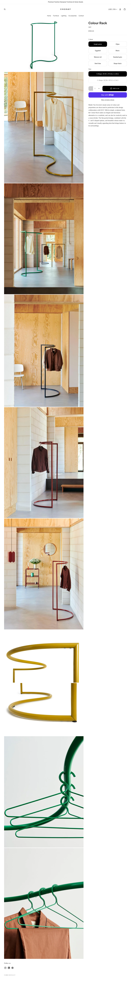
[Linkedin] (9, 968)
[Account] (120, 9)
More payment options (107, 100)
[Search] (4, 9)
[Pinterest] (12, 968)
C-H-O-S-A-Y (11, 975)
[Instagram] (5, 968)
